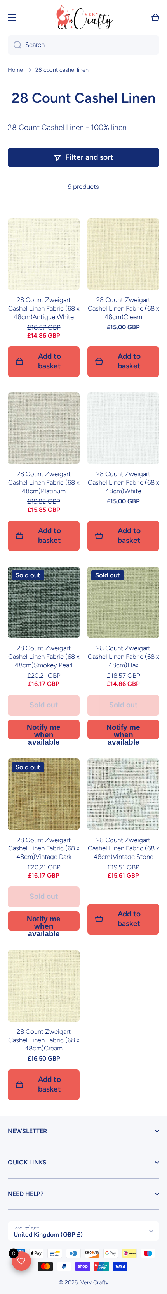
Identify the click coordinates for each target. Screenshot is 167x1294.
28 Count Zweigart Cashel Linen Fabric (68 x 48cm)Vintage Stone (123, 848)
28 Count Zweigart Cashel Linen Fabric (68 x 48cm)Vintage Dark (44, 848)
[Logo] (83, 17)
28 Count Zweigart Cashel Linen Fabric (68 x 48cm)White (123, 482)
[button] (155, 17)
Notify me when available (44, 731)
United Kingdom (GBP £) (48, 1234)
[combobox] (83, 45)
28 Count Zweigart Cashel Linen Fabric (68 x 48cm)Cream (123, 308)
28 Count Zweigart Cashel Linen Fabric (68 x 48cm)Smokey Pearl (44, 656)
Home (15, 69)
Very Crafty (94, 1282)
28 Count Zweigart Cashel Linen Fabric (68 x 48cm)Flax (123, 656)
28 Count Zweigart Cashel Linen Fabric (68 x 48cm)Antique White (44, 308)
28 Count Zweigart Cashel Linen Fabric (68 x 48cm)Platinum (44, 482)
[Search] (14, 45)
